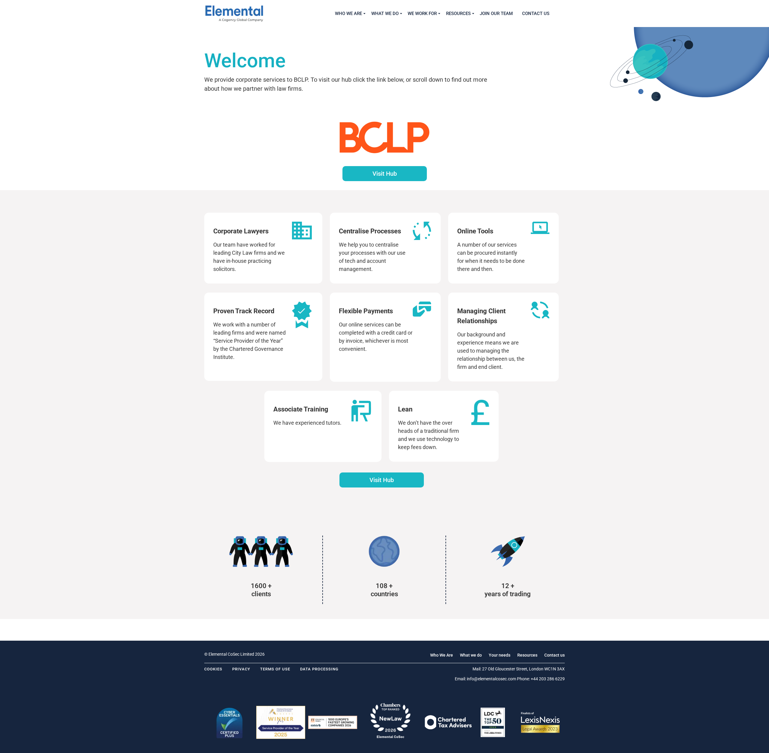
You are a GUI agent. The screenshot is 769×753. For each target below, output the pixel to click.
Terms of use (275, 669)
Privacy (241, 669)
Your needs (499, 655)
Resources (527, 655)
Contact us (554, 655)
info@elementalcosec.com (491, 678)
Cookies (213, 669)
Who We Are (441, 655)
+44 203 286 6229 (548, 678)
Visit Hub (384, 173)
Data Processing (319, 669)
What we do (471, 655)
